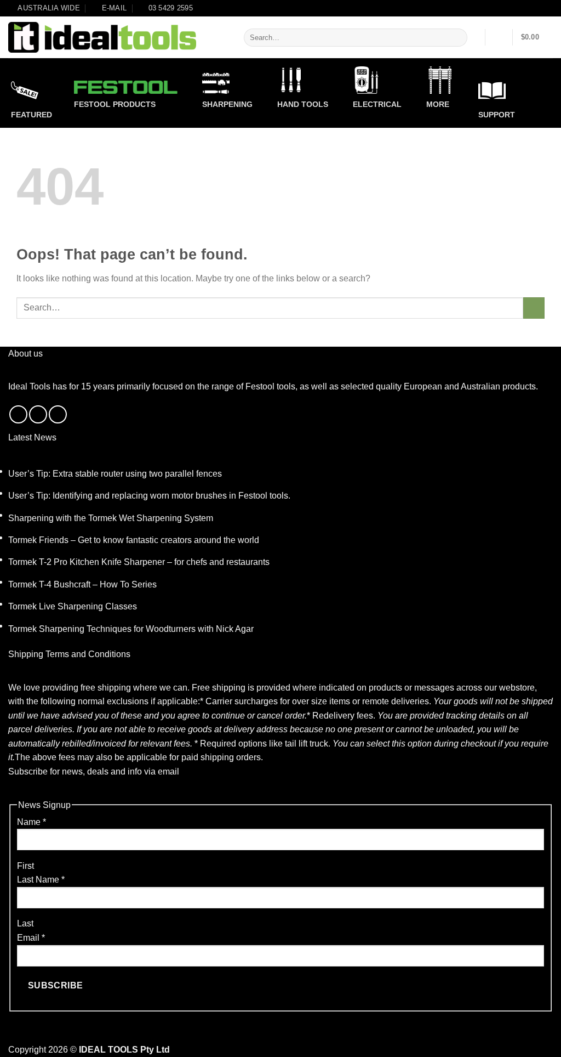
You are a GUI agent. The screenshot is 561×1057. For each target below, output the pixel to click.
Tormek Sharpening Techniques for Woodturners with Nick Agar (131, 629)
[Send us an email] (38, 414)
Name (31, 822)
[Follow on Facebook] (18, 414)
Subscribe (55, 985)
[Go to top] (538, 1042)
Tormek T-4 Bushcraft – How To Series (82, 584)
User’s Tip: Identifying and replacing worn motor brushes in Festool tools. (149, 495)
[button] (499, 37)
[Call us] (58, 414)
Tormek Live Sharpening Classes (72, 606)
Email (31, 937)
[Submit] (457, 38)
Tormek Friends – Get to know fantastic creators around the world (133, 540)
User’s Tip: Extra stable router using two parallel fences (115, 473)
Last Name (41, 879)
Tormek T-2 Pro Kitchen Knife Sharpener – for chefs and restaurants (139, 562)
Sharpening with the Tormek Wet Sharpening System (110, 518)
